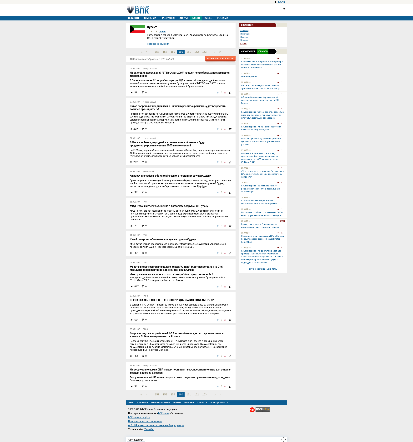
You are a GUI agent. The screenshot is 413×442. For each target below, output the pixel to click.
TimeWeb (149, 429)
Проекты (244, 37)
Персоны (244, 40)
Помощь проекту (219, 403)
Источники (142, 403)
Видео (208, 18)
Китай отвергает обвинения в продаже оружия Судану (163, 239)
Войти (281, 2)
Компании (150, 18)
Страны (162, 31)
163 (204, 51)
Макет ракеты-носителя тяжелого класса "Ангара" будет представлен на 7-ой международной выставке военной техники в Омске (176, 268)
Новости (133, 18)
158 (165, 51)
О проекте (189, 403)
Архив (130, 403)
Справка (177, 403)
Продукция (168, 18)
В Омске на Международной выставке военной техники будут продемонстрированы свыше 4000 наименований (167, 144)
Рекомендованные (160, 403)
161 (188, 51)
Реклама (222, 18)
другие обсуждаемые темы (263, 268)
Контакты (202, 403)
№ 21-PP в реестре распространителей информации (156, 425)
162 (196, 51)
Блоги (196, 18)
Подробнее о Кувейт (158, 44)
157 (157, 51)
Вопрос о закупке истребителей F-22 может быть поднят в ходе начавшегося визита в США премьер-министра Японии (176, 335)
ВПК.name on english (139, 417)
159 (173, 51)
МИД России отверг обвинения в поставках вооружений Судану (169, 206)
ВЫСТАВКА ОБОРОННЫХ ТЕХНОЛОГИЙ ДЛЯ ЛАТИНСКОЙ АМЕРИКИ (172, 300)
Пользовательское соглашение (145, 421)
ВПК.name (163, 413)
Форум (183, 18)
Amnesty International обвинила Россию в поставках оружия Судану (170, 175)
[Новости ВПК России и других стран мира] (138, 12)
